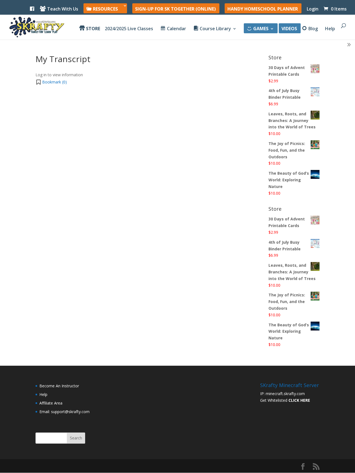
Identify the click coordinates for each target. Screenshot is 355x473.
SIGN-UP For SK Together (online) (175, 9)
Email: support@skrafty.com (64, 411)
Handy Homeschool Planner (262, 9)
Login (312, 9)
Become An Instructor (59, 385)
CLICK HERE (299, 400)
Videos (289, 29)
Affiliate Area (50, 403)
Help (330, 29)
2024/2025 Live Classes (129, 29)
